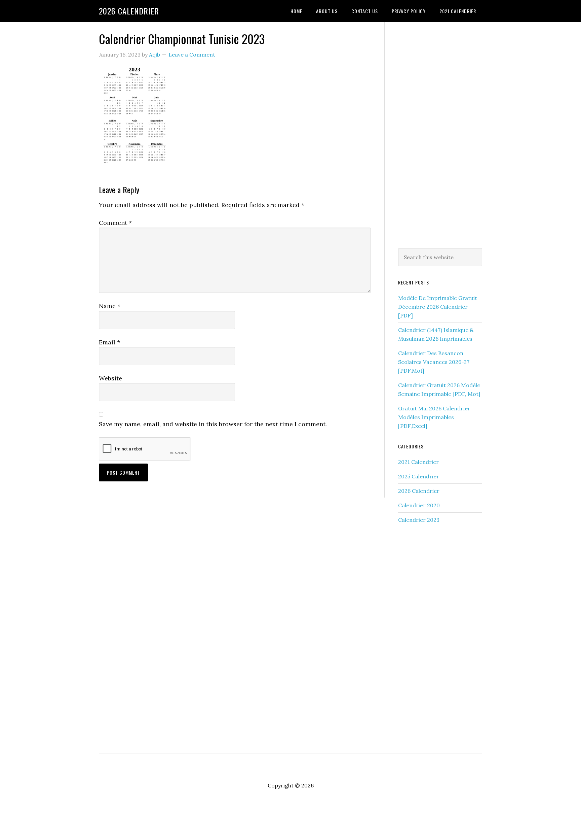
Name (109, 306)
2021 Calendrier (418, 462)
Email (109, 342)
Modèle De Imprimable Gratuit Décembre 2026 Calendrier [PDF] (437, 307)
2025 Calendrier (418, 476)
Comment (115, 223)
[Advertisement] (440, 134)
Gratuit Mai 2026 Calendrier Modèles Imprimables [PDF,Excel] (434, 417)
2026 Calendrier (129, 11)
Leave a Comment (191, 54)
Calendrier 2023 (418, 519)
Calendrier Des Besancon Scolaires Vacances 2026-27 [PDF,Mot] (433, 362)
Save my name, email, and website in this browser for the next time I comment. (213, 424)
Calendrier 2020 (419, 505)
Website (110, 378)
